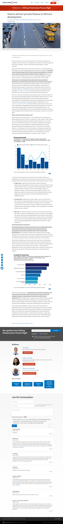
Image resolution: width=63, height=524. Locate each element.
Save (14, 425)
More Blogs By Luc (27, 352)
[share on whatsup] (2, 265)
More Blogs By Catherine (29, 364)
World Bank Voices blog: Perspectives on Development (49, 384)
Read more (21, 447)
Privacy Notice (25, 419)
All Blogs (37, 2)
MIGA (21, 522)
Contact (47, 2)
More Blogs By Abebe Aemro (29, 373)
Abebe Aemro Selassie (28, 19)
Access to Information (15, 518)
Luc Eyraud (10, 19)
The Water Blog (38, 384)
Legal (3, 518)
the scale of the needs (23, 90)
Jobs (21, 518)
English (13, 21)
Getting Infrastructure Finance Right (37, 8)
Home (32, 2)
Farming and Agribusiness (27, 384)
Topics (42, 2)
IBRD (13, 522)
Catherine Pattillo (17, 19)
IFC (18, 522)
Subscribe (56, 330)
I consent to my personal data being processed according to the (44, 337)
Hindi (46, 333)
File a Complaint (57, 518)
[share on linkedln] (2, 263)
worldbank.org (56, 0)
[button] (58, 2)
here (48, 55)
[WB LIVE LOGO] (53, 3)
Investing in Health (16, 384)
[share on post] (2, 260)
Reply (50, 433)
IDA (15, 522)
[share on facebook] (2, 257)
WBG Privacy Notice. (45, 338)
